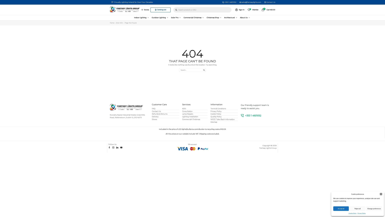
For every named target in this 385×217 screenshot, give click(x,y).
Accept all (341, 208)
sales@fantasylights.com (251, 2)
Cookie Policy (353, 213)
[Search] (204, 70)
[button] (381, 194)
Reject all (358, 208)
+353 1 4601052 (230, 2)
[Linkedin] (117, 147)
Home (112, 23)
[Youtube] (121, 147)
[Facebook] (109, 147)
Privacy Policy (362, 213)
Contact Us (270, 2)
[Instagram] (113, 147)
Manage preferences (374, 208)
